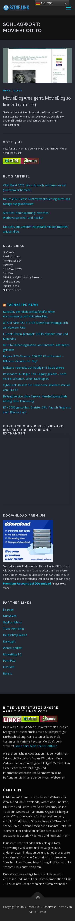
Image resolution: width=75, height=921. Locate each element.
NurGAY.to (10, 616)
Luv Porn (9, 667)
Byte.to (7, 673)
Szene (17, 90)
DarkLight (9, 641)
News (7, 90)
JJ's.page (8, 609)
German (46, 3)
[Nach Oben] (37, 897)
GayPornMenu (12, 622)
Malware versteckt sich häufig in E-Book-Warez (33, 367)
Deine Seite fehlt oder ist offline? (36, 746)
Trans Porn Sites (13, 628)
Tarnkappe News (23, 304)
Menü (68, 7)
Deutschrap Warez (15, 635)
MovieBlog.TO (12, 654)
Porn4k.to (9, 660)
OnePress (50, 907)
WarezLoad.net (13, 648)
